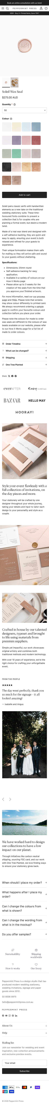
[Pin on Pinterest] (16, 376)
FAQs (14, 300)
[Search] (8, 8)
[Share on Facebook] (12, 376)
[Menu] (3, 8)
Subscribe (24, 1071)
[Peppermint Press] (24, 8)
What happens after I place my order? (22, 894)
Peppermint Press (16, 1101)
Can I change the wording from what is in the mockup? (22, 922)
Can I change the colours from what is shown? (21, 908)
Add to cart (24, 195)
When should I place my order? (22, 882)
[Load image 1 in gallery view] (24, 45)
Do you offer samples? (16, 934)
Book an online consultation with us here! (24, 3)
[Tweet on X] (9, 376)
